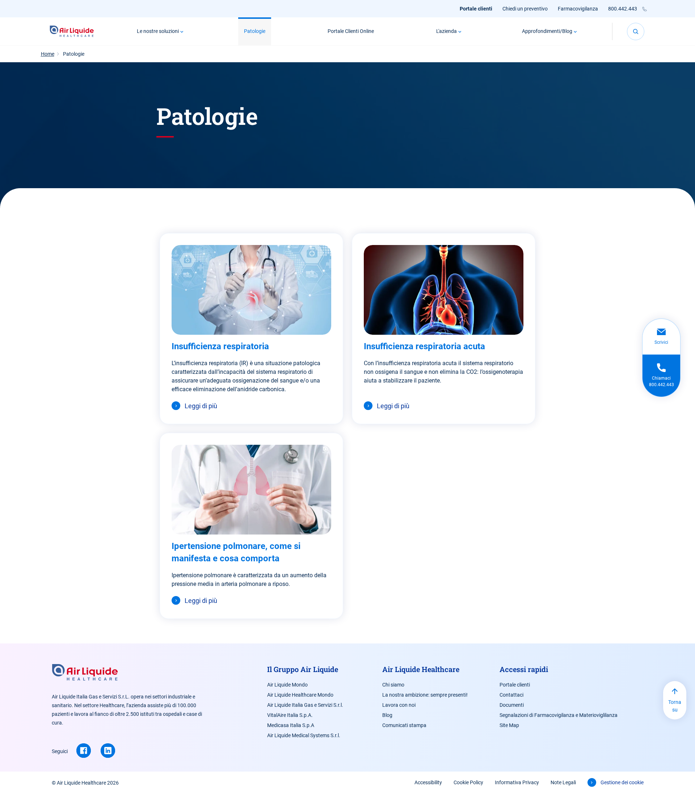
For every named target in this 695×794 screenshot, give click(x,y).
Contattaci (511, 695)
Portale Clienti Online (351, 31)
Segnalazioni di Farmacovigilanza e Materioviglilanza (559, 715)
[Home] (72, 31)
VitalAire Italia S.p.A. (290, 715)
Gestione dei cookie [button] (622, 782)
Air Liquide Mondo (287, 685)
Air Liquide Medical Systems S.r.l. (303, 735)
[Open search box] (635, 31)
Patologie (254, 31)
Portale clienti (476, 9)
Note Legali (563, 782)
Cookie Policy (468, 782)
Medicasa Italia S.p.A (290, 725)
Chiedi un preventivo (525, 9)
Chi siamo (393, 685)
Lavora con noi (399, 705)
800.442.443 (622, 9)
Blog (387, 715)
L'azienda (446, 31)
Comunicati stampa (404, 725)
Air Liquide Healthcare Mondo (300, 695)
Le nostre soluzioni (158, 31)
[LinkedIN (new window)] (108, 750)
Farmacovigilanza (578, 9)
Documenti (512, 705)
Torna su (674, 706)
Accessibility (428, 782)
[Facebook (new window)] (83, 750)
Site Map (509, 725)
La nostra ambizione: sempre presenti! (425, 695)
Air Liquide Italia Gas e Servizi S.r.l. (305, 705)
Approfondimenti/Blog (547, 31)
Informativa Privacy (517, 782)
